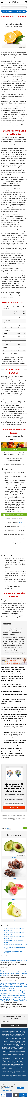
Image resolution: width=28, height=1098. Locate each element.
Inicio (4, 1071)
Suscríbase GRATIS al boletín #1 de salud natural (14, 1017)
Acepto (20, 1087)
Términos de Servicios (6, 1090)
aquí (7, 1059)
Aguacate (14, 857)
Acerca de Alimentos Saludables (13, 1071)
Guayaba (14, 899)
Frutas (17, 11)
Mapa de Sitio (14, 1072)
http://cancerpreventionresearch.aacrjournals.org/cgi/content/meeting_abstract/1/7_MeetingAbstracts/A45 (13, 973)
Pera (14, 920)
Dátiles (14, 878)
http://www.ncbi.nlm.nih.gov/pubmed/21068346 (13, 960)
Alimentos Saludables (8, 11)
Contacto (23, 1071)
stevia (20, 522)
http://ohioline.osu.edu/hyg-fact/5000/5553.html (15, 944)
